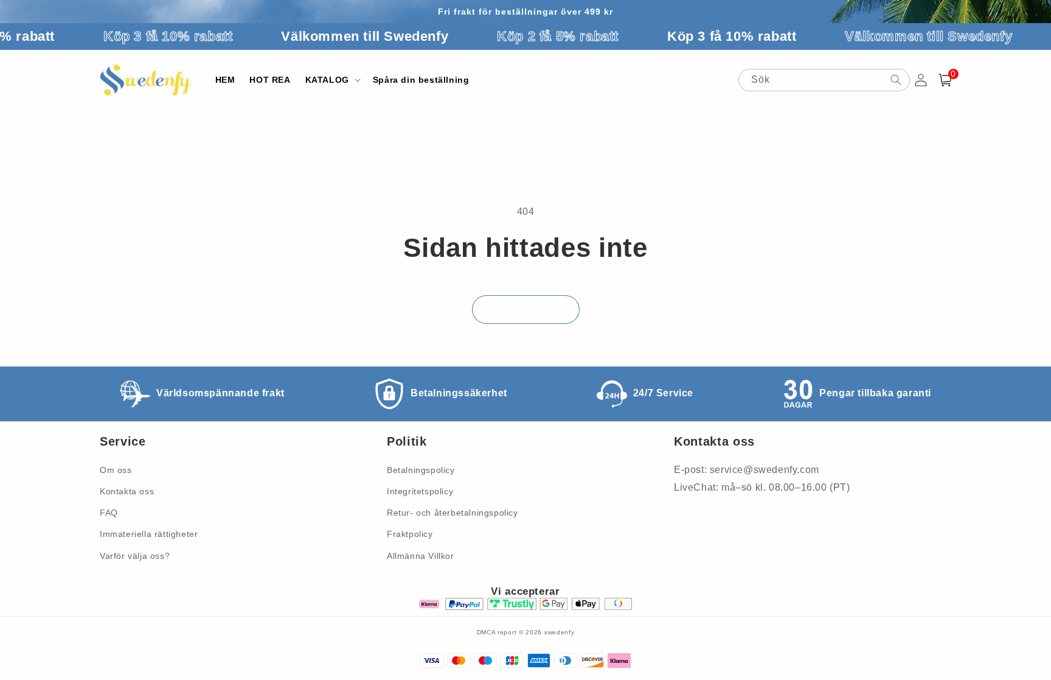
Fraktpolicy (410, 534)
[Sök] (896, 79)
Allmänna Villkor (420, 556)
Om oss (116, 470)
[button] (332, 80)
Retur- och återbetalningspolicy (452, 512)
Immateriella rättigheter (149, 534)
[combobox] (824, 80)
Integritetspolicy (420, 491)
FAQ (109, 512)
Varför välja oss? (135, 556)
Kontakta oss (127, 491)
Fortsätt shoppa (525, 309)
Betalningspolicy (421, 470)
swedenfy (559, 632)
